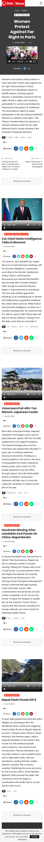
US (26, 326)
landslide (16, 618)
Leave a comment (23, 181)
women (30, 137)
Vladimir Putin (34, 326)
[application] (22, 55)
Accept (34, 837)
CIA (8, 326)
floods (9, 791)
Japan (20, 492)
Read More (22, 839)
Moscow (14, 326)
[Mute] (31, 61)
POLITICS (24, 234)
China (9, 618)
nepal (22, 618)
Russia (21, 326)
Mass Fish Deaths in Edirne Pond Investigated (34, 164)
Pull (26, 492)
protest (23, 137)
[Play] (9, 61)
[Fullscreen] (34, 61)
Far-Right (9, 137)
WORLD (26, 15)
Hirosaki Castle (11, 492)
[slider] (20, 61)
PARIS (16, 137)
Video (18, 15)
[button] (22, 55)
